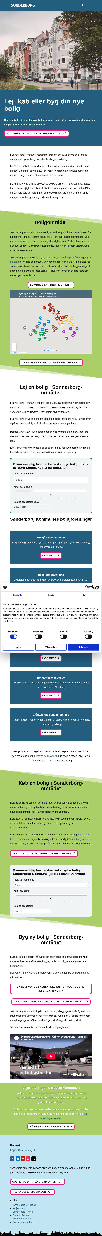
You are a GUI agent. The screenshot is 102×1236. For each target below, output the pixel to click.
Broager (55, 257)
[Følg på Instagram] (28, 1158)
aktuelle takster (18, 823)
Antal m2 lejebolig (23, 487)
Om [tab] (84, 595)
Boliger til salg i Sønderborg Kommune (42, 853)
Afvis (18, 647)
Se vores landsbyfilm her (49, 285)
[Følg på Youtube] (23, 1158)
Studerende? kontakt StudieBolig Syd (35, 133)
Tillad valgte (51, 647)
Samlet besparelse (23, 906)
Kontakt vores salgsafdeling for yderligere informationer (49, 989)
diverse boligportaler (46, 756)
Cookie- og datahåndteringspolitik (36, 1182)
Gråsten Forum (21, 1215)
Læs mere (49, 555)
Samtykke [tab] (17, 595)
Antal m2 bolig (21, 891)
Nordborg (66, 257)
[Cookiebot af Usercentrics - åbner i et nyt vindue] (87, 587)
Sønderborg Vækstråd (24, 1205)
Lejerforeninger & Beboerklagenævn (51, 1088)
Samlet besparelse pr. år (26, 502)
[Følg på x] (33, 1158)
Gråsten (76, 257)
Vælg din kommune (24, 473)
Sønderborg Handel (23, 1212)
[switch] (38, 636)
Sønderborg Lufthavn (24, 1222)
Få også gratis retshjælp (49, 1126)
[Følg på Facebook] (12, 1158)
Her (12, 972)
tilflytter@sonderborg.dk (22, 1150)
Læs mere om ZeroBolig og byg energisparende (49, 1001)
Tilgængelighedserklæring (31, 1192)
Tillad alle (83, 647)
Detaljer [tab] (51, 595)
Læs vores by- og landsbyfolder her (49, 362)
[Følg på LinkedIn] (18, 1158)
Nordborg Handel (22, 1218)
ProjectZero (19, 1208)
